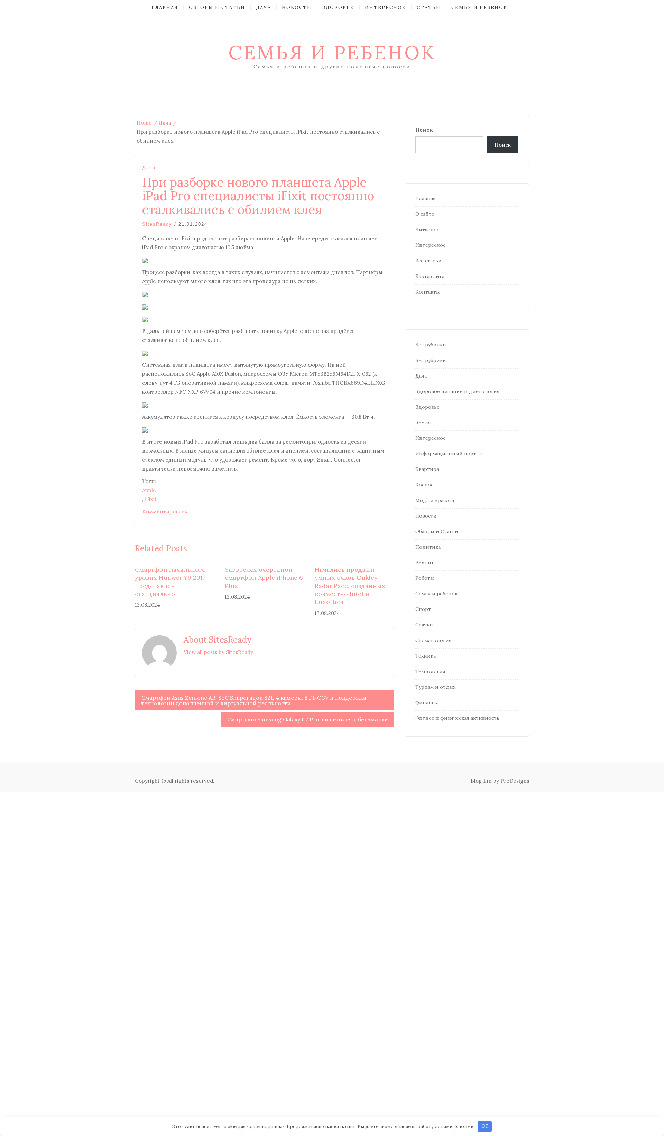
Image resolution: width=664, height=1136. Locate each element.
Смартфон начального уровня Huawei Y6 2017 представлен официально (170, 582)
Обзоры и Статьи (217, 7)
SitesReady (157, 224)
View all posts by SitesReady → (222, 652)
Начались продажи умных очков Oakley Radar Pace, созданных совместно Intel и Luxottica (350, 586)
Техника (425, 656)
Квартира (427, 469)
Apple (149, 490)
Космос (424, 485)
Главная (164, 7)
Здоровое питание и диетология (457, 391)
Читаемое (427, 229)
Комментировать (164, 511)
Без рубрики (430, 345)
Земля (423, 422)
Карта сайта (429, 276)
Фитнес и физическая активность (457, 718)
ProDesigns (514, 780)
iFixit (151, 499)
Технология (430, 671)
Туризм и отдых (435, 687)
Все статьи (428, 261)
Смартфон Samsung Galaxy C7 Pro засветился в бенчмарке (307, 719)
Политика (428, 547)
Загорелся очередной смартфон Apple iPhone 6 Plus (264, 578)
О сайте (424, 214)
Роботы (424, 578)
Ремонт (424, 562)
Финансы (426, 702)
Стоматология (433, 640)
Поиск (424, 130)
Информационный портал (448, 453)
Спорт (423, 609)
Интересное (385, 7)
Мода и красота (434, 500)
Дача (263, 7)
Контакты (427, 292)
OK (484, 1126)
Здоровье (338, 7)
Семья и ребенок (479, 7)
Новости (297, 7)
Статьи (429, 7)
